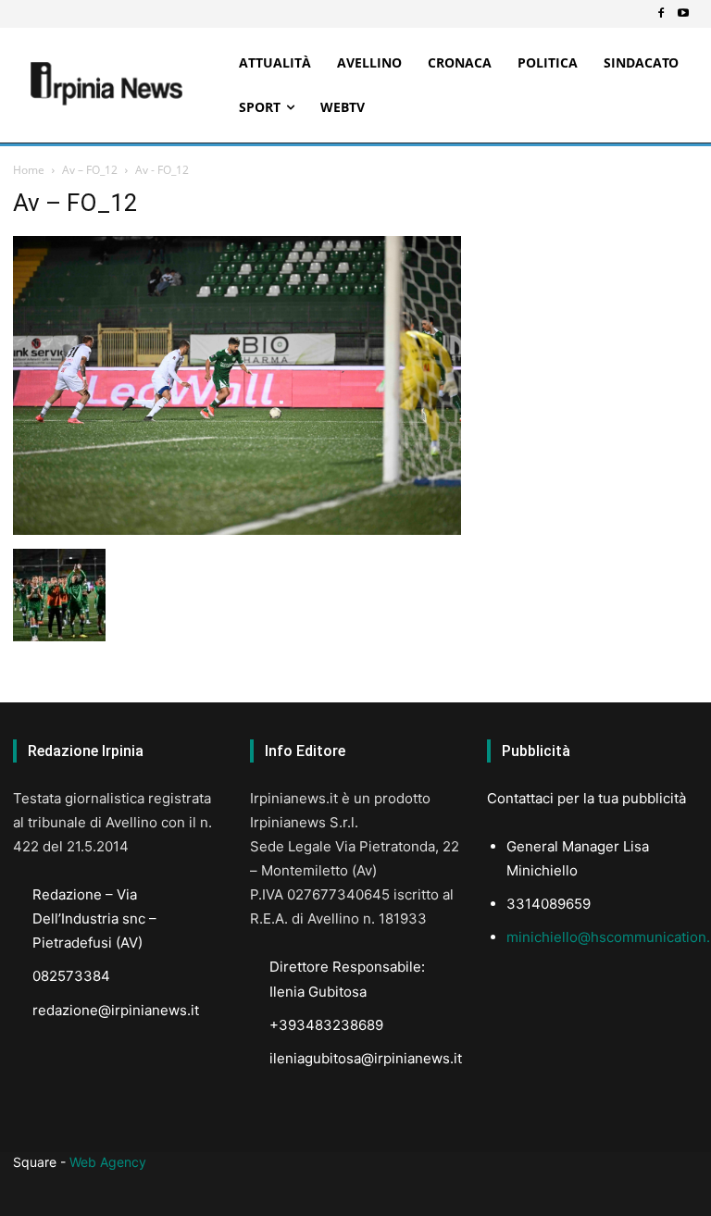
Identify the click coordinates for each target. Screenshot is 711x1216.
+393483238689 (326, 1025)
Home (28, 170)
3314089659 (548, 903)
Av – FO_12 (90, 170)
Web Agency (107, 1162)
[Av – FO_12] (237, 530)
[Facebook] (661, 14)
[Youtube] (683, 14)
